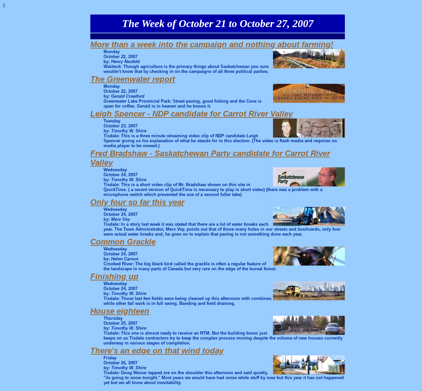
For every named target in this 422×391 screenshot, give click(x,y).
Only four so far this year (137, 202)
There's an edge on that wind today (157, 350)
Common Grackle (123, 241)
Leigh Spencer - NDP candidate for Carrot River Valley (191, 113)
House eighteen (119, 311)
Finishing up (114, 276)
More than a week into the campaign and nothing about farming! (211, 44)
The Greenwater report (132, 79)
